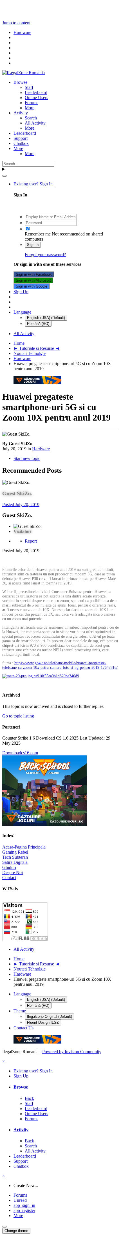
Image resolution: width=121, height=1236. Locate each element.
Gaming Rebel (15, 852)
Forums (31, 102)
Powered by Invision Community (71, 1051)
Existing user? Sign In (34, 183)
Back (29, 1098)
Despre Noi (12, 872)
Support (21, 138)
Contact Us (23, 1027)
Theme (20, 1010)
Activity (21, 112)
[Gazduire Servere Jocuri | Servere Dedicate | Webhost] (37, 382)
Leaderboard (36, 92)
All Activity (35, 123)
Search (31, 117)
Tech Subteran (15, 857)
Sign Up (21, 291)
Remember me (38, 234)
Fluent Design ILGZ (43, 1022)
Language (22, 312)
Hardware (41, 448)
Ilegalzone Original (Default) (49, 1016)
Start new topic (27, 458)
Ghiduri (9, 867)
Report (31, 541)
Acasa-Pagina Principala (24, 847)
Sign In (33, 245)
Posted (20, 504)
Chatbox (21, 143)
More (29, 107)
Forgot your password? (45, 254)
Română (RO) (38, 324)
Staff (29, 87)
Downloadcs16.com (20, 752)
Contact (9, 877)
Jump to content (16, 22)
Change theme (16, 1231)
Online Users (36, 97)
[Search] (4, 176)
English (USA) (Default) (46, 318)
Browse (20, 82)
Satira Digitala (15, 862)
